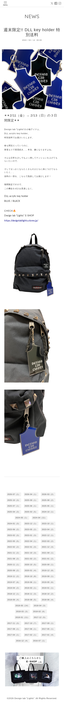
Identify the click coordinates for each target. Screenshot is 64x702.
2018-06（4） (48, 600)
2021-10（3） (31, 553)
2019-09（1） (48, 576)
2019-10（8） (31, 576)
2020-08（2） (13, 570)
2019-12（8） (48, 570)
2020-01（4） (31, 570)
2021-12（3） (48, 547)
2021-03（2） (31, 559)
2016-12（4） (22, 641)
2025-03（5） (31, 512)
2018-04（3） (40, 606)
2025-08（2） (48, 500)
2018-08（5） (31, 600)
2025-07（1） (13, 506)
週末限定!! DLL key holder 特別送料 (32, 32)
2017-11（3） (13, 623)
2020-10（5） (31, 565)
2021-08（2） (13, 559)
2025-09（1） (31, 500)
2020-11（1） (13, 565)
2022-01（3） (31, 547)
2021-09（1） (48, 553)
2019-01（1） (48, 588)
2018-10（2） (48, 594)
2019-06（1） (31, 582)
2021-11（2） (13, 553)
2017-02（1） (31, 635)
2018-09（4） (13, 600)
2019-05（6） (48, 582)
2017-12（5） (40, 617)
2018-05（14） (22, 606)
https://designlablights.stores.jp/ (21, 221)
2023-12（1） (31, 524)
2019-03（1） (31, 588)
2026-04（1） (31, 494)
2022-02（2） (13, 547)
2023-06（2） (13, 529)
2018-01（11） (22, 617)
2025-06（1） (31, 506)
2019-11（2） (13, 576)
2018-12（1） (13, 594)
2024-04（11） (40, 518)
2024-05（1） (21, 518)
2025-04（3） (13, 512)
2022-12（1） (48, 535)
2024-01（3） (13, 524)
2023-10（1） (48, 524)
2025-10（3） (13, 500)
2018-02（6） (39, 611)
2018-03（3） (22, 611)
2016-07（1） (39, 641)
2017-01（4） (48, 635)
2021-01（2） (48, 559)
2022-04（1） (31, 541)
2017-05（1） (48, 629)
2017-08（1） (13, 629)
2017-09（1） (48, 623)
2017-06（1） (31, 629)
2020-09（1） (48, 565)
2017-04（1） (13, 635)
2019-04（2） (13, 588)
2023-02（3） (13, 535)
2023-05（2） (31, 529)
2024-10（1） (48, 512)
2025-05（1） (48, 506)
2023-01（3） (31, 535)
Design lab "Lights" (24, 698)
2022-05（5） (13, 541)
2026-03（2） (48, 494)
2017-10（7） (31, 623)
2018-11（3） (31, 594)
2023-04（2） (48, 529)
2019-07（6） (13, 582)
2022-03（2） (48, 541)
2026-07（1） (13, 494)
